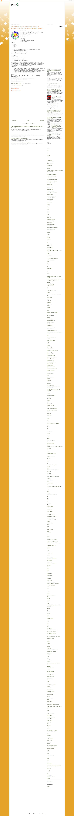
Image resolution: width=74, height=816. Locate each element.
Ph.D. (48, 621)
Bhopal (48, 253)
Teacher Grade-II (49, 740)
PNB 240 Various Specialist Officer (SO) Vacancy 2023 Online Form (22, 134)
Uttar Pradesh (49, 763)
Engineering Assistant (50, 385)
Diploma (48, 345)
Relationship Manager (50, 671)
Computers (48, 305)
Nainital (48, 593)
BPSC (48, 261)
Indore (48, 468)
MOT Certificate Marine (51, 585)
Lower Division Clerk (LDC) (51, 545)
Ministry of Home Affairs (51, 581)
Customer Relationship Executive (52, 312)
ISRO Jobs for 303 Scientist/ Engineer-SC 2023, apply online (21, 142)
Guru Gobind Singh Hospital (51, 440)
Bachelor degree (49, 222)
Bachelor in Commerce (50, 224)
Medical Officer (49, 580)
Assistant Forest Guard (51, 182)
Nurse (18, 85)
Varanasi (48, 771)
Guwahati (48, 441)
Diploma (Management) (51, 355)
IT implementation (50, 483)
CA (47, 266)
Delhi (48, 335)
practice (48, 641)
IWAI (48, 488)
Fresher (48, 418)
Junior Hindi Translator (50, 514)
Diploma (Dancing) (50, 348)
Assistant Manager (50, 189)
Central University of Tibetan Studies (53, 280)
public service (49, 653)
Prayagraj (48, 643)
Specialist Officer (50, 718)
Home (28, 120)
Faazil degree (49, 398)
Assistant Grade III (50, 186)
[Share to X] (27, 83)
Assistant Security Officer (51, 197)
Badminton (48, 232)
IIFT (47, 461)
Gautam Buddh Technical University (53, 423)
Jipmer (15, 85)
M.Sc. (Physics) (49, 553)
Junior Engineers (49, 511)
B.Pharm (48, 212)
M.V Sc (48, 555)
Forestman (48, 416)
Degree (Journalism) (50, 322)
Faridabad (48, 400)
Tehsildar (48, 743)
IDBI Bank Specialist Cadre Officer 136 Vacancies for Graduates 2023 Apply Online (54, 90)
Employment (49, 380)
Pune (48, 656)
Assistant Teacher (50, 199)
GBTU (48, 425)
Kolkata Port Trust (50, 529)
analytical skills (49, 165)
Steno (48, 733)
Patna (48, 615)
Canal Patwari (49, 268)
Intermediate (49, 473)
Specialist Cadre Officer (51, 717)
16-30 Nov (48, 155)
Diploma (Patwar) (50, 363)
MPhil (48, 586)
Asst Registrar (49, 202)
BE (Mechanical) (49, 247)
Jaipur (48, 489)
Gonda (48, 430)
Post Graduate (49, 628)
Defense (48, 317)
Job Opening (49, 503)
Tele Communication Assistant (52, 745)
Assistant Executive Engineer (52, 181)
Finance (48, 406)
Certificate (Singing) (50, 285)
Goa (47, 428)
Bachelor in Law (49, 225)
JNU (47, 499)
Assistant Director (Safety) (51, 176)
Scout (48, 699)
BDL (47, 240)
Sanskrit (48, 686)
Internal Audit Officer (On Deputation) (53, 476)
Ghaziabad (48, 426)
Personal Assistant (50, 618)
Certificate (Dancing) (50, 284)
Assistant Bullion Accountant (51, 174)
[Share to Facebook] (28, 83)
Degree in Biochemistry (51, 327)
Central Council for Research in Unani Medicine (55, 279)
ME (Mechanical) (49, 576)
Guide (48, 436)
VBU (47, 773)
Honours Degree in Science (51, 453)
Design (48, 342)
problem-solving (49, 644)
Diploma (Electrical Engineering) (52, 350)
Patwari (48, 616)
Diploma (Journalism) (50, 353)
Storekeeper (49, 735)
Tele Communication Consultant (52, 746)
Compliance (49, 302)
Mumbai (48, 591)
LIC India (48, 537)
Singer (48, 708)
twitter (48, 787)
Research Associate (50, 676)
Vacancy (48, 770)
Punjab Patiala (49, 659)
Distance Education (50, 373)
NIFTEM (48, 600)
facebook (48, 786)
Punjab (48, 658)
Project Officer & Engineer (51, 651)
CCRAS (48, 273)
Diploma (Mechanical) (50, 360)
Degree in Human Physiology (52, 330)
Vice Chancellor (49, 775)
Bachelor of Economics (51, 229)
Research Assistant (50, 674)
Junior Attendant (49, 509)
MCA (48, 570)
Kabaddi (48, 521)
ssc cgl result (49, 725)
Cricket (48, 310)
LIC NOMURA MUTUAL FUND (52, 539)
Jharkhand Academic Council (52, 494)
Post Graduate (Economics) (51, 633)
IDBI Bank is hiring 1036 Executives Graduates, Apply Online (53, 104)
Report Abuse (49, 781)
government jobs (49, 431)
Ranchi (48, 664)
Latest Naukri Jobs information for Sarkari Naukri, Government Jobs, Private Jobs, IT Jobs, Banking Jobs (54, 111)
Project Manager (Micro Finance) (52, 649)
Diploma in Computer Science (52, 368)
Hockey (48, 451)
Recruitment (49, 666)
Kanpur (48, 524)
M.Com (48, 548)
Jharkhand (48, 493)
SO (47, 712)
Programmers (49, 648)
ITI (47, 484)
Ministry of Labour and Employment (53, 583)
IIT (47, 463)
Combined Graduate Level (51, 300)
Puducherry (21, 85)
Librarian (48, 536)
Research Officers (50, 678)
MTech (48, 590)
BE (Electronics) (49, 245)
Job (47, 501)
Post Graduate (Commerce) (51, 631)
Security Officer (49, 701)
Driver (48, 375)
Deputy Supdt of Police (51, 340)
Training (48, 751)
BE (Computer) (49, 244)
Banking (48, 237)
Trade (48, 750)
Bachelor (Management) (51, 219)
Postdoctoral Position (50, 638)
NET (47, 596)
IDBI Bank (48, 458)
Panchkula (48, 613)
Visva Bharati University (51, 776)
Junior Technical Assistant (51, 519)
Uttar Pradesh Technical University (52, 766)
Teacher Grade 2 (49, 738)
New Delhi (48, 598)
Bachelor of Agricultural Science (52, 227)
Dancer (48, 313)
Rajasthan (48, 661)
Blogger (45, 813)
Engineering (49, 383)
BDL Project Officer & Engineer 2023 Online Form (19, 138)
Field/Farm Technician (50, 405)
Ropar (48, 681)
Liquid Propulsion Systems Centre (52, 541)
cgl (47, 287)
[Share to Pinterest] (30, 83)
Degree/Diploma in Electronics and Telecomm (54, 332)
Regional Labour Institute (51, 668)
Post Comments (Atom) (30, 123)
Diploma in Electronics (50, 370)
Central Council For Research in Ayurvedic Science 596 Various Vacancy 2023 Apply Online (54, 70)
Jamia (48, 491)
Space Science (49, 715)
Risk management (50, 679)
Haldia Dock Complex (50, 443)
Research (48, 673)
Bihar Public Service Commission (52, 258)
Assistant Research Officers (51, 196)
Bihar (48, 256)
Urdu (47, 761)
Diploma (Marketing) (50, 358)
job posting (48, 504)
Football (48, 411)
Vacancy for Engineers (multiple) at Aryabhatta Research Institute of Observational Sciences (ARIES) (57, 97)
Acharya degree (49, 160)
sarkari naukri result (50, 689)
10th (47, 152)
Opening (48, 608)
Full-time (48, 421)
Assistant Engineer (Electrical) (52, 179)
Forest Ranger (49, 415)
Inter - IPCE (49, 471)
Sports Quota (49, 722)
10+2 (48, 150)
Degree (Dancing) (50, 318)
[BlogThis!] (26, 83)
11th (47, 153)
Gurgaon (48, 438)
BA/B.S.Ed (49, 217)
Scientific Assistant (50, 694)
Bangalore (48, 234)
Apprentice (48, 168)
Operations (48, 610)
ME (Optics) (49, 578)
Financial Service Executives (52, 410)
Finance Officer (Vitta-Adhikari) (52, 408)
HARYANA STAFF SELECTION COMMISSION (55, 446)
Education (48, 378)
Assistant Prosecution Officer (52, 192)
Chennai (48, 292)
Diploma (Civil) (49, 347)
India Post (48, 466)
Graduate (48, 435)
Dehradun (48, 333)
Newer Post (14, 120)
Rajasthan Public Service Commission (53, 663)
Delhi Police (49, 338)
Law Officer (49, 532)
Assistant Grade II (50, 184)
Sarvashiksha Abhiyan (50, 691)
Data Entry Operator (50, 315)
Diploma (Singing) (50, 365)
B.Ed (48, 209)
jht (47, 496)
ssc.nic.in (48, 728)
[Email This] (25, 83)
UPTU (48, 760)
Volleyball (48, 778)
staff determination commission (52, 730)
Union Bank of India (50, 755)
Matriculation (49, 565)
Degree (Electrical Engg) (51, 320)
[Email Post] (23, 83)
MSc (47, 588)
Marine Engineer (49, 560)
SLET (48, 710)
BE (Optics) (49, 249)
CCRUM (48, 274)
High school (49, 448)
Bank (48, 235)
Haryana (48, 445)
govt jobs (48, 433)
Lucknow (48, 547)
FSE (47, 420)
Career (48, 269)
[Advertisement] (37, 14)
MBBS (48, 568)
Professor (48, 646)
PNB (47, 626)
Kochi (48, 526)
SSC (47, 723)
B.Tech (48, 214)
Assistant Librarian (50, 187)
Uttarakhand (49, 768)
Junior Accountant (50, 506)
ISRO (48, 481)
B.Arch (48, 207)
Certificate (48, 282)
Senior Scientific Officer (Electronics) (53, 704)
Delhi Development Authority (51, 337)
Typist (48, 753)
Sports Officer (49, 720)
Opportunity (49, 611)
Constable (48, 307)
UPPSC (48, 756)
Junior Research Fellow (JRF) (52, 516)
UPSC (48, 758)
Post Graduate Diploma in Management (53, 636)
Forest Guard (49, 413)
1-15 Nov (48, 148)
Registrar (48, 669)
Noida (48, 601)
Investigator (49, 478)
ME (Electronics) (49, 575)
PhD (47, 623)
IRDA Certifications (50, 479)
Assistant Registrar (50, 194)
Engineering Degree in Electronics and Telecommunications (53, 387)
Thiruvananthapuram (50, 748)
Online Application (50, 606)
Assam (48, 172)
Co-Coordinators (49, 297)
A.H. (47, 158)
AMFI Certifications (50, 163)
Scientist (48, 696)
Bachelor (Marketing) (50, 220)
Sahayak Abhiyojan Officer (51, 684)
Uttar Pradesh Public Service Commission (54, 765)
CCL (47, 271)
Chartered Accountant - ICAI (51, 290)
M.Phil (48, 550)
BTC (47, 263)
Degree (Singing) (49, 325)
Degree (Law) (49, 323)
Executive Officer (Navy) (51, 395)
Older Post (42, 120)
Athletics (48, 204)
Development (49, 343)
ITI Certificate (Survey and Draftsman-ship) (54, 486)
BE (47, 242)
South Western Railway (51, 713)
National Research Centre (51, 595)
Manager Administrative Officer (52, 558)
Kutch (48, 531)
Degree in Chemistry (50, 328)
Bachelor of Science (50, 230)
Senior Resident (49, 702)
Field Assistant (49, 403)
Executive (48, 393)
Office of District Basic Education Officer (54, 605)
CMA (48, 295)
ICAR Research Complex (51, 456)
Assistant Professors (50, 191)
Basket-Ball (49, 239)
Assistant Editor (49, 177)
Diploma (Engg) (49, 352)
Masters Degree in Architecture (52, 563)
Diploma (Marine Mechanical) (52, 357)
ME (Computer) (49, 573)
